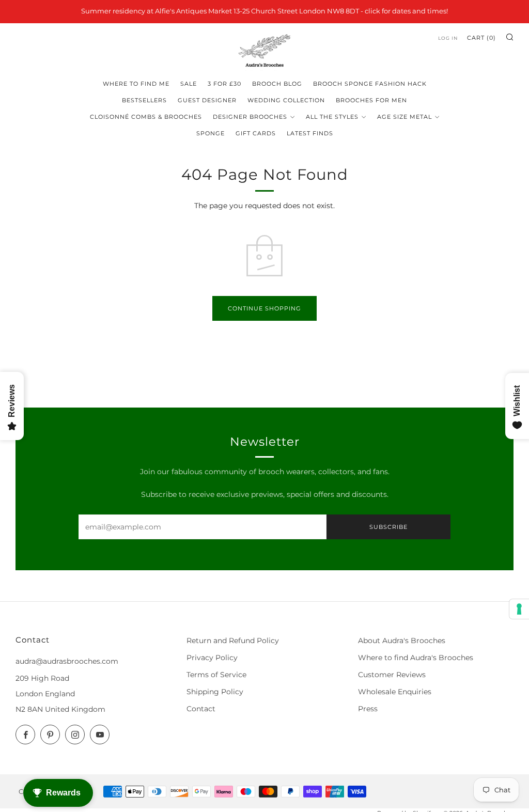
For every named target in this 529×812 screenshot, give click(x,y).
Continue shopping (264, 308)
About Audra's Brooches (401, 640)
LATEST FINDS (310, 133)
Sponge (210, 133)
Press (368, 708)
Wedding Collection (286, 100)
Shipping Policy (214, 691)
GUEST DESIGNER (207, 100)
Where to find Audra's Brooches (415, 657)
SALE (188, 83)
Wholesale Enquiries (394, 691)
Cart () (481, 37)
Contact (200, 708)
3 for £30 (224, 83)
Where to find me (136, 83)
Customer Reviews (392, 674)
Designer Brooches (250, 116)
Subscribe (388, 526)
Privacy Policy (212, 657)
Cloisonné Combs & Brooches (146, 116)
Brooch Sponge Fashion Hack (370, 83)
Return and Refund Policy (232, 640)
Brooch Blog (277, 83)
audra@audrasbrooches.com (66, 661)
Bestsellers (144, 100)
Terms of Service (216, 674)
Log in (448, 38)
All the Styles (332, 116)
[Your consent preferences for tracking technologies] (519, 609)
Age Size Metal (404, 116)
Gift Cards (256, 133)
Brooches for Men (371, 100)
